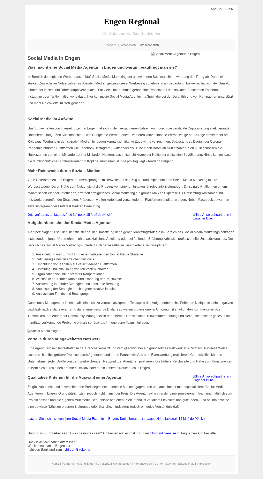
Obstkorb (110, 44)
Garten (159, 463)
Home (55, 463)
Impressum (204, 463)
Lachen (171, 463)
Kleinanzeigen (122, 463)
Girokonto (104, 463)
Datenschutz (186, 463)
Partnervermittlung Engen (78, 463)
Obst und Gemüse (163, 433)
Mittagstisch (128, 44)
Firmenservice (143, 463)
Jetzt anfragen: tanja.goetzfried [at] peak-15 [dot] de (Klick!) (70, 214)
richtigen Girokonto (76, 449)
